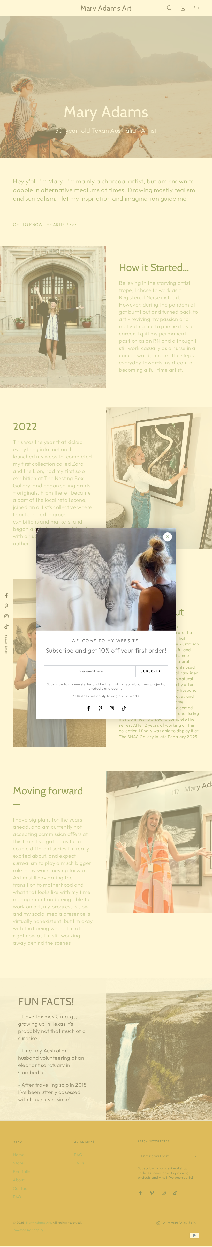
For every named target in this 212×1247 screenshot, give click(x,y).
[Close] (167, 536)
